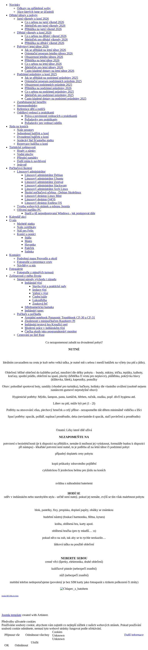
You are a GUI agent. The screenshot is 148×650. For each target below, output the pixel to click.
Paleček (29, 248)
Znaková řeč (40, 303)
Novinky (14, 4)
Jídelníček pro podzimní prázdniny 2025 (49, 95)
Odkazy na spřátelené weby (34, 8)
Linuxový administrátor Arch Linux (46, 189)
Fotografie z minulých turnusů (35, 272)
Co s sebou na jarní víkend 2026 (44, 22)
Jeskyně (22, 164)
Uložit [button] (34, 642)
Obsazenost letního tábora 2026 (44, 56)
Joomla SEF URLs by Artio (10, 596)
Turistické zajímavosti (22, 147)
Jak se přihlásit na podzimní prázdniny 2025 (51, 77)
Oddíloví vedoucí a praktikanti (35, 112)
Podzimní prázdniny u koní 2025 (37, 74)
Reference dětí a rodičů (31, 109)
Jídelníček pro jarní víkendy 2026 (45, 25)
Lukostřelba (39, 300)
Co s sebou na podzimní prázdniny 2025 (49, 91)
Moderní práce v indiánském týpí (45, 328)
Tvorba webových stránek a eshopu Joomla (43, 206)
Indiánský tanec (34, 310)
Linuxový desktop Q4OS (40, 199)
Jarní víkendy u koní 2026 (33, 18)
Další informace (134, 634)
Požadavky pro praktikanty (41, 119)
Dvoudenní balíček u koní (33, 136)
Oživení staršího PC (29, 209)
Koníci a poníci (26, 234)
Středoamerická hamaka (39, 307)
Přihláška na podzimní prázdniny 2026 (48, 88)
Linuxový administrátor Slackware (46, 185)
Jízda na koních (18, 126)
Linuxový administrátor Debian (44, 175)
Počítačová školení (20, 168)
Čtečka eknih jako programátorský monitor (51, 331)
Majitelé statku (26, 223)
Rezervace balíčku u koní (32, 143)
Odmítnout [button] (21, 645)
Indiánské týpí (33, 282)
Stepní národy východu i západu (36, 279)
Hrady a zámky (26, 150)
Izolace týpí (39, 289)
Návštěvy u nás (26, 265)
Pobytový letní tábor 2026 (33, 46)
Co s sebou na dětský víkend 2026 (45, 36)
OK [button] (6, 645)
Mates (28, 241)
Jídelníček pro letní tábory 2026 (44, 67)
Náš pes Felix (25, 230)
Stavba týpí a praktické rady (49, 286)
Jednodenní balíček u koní (33, 133)
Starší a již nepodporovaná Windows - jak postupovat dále (60, 213)
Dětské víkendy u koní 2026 (34, 32)
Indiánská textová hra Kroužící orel (46, 324)
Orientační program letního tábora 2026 (49, 53)
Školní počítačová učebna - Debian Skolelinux (53, 192)
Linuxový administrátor (31, 171)
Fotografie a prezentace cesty (34, 262)
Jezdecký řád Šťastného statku (35, 140)
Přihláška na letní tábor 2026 (42, 60)
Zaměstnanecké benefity (31, 102)
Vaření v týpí (40, 293)
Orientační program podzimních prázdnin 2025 (53, 81)
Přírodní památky (27, 157)
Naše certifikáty (26, 227)
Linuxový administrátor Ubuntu (44, 178)
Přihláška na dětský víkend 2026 (44, 43)
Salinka (29, 251)
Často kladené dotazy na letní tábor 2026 (49, 70)
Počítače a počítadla (29, 314)
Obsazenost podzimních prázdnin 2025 (48, 84)
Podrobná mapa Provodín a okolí (37, 258)
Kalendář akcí (17, 216)
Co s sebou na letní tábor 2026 (43, 63)
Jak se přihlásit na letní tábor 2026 (45, 50)
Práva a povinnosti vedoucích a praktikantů (51, 116)
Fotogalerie (16, 268)
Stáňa (28, 237)
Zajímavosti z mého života (25, 275)
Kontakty (15, 255)
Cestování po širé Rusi (30, 334)
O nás (12, 220)
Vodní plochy (25, 154)
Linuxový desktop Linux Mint (43, 195)
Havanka (30, 244)
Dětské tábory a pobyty (23, 15)
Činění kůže (39, 296)
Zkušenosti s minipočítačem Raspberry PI (50, 321)
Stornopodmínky (27, 105)
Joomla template (11, 615)
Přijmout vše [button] (12, 634)
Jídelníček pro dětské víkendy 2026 (46, 39)
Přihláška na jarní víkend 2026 (43, 29)
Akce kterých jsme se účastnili (35, 11)
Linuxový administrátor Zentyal (44, 182)
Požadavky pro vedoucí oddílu (43, 123)
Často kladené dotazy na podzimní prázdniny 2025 (55, 98)
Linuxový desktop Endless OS (43, 202)
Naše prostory (25, 129)
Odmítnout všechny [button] (37, 634)
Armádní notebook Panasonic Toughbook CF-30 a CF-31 (60, 317)
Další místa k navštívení (31, 161)
